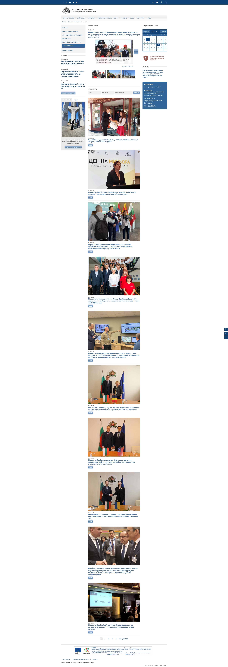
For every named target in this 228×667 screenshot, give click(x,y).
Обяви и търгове (127, 18)
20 (154, 45)
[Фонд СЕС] (153, 58)
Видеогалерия (67, 50)
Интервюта (66, 38)
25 (147, 47)
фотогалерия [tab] (66, 100)
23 (165, 45)
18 (147, 45)
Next (83, 109)
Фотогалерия (77, 22)
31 (144, 50)
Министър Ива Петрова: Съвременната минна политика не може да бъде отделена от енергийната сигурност (112, 193)
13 (154, 42)
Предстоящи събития (70, 31)
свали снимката (128, 66)
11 (147, 42)
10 (144, 42)
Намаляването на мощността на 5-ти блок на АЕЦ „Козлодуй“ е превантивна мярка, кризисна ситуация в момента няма (72, 73)
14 (158, 42)
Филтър (136, 92)
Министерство (68, 18)
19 (151, 45)
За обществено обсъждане (72, 35)
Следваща (123, 639)
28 (158, 47)
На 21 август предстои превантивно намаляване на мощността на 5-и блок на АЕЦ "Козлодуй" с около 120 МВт (73, 85)
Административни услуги (108, 18)
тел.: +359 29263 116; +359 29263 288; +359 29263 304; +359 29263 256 (154, 92)
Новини (91, 18)
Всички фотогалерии (73, 147)
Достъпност (66, 659)
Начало (64, 22)
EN (153, 2)
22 (161, 45)
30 (165, 47)
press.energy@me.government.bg (153, 95)
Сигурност (95, 659)
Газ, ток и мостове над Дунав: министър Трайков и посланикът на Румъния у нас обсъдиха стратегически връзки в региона (113, 409)
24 (144, 47)
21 (158, 45)
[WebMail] (157, 2)
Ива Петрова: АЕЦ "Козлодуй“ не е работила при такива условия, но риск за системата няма (72, 63)
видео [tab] (76, 100)
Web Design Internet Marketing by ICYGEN (155, 665)
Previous (63, 109)
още (90, 145)
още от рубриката (68, 93)
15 (161, 42)
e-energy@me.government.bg (152, 87)
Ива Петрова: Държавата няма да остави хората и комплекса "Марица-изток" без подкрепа (113, 141)
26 (151, 47)
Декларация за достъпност (80, 659)
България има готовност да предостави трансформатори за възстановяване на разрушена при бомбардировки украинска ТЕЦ (113, 516)
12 (151, 42)
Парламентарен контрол (71, 42)
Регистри (140, 18)
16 (165, 42)
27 (154, 47)
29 (161, 47)
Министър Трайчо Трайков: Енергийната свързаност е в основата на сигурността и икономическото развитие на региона (111, 627)
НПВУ (149, 18)
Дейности (81, 18)
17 (144, 45)
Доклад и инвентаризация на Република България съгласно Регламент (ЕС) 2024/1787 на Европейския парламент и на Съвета (152, 74)
